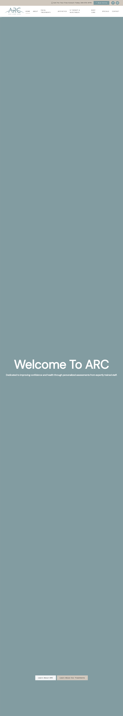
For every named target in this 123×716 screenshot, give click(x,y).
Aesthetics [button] (62, 11)
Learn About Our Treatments (72, 678)
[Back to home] (15, 11)
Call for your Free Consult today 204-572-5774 (72, 3)
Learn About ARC (45, 678)
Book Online (102, 3)
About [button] (35, 11)
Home (28, 11)
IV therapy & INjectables (75, 11)
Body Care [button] (93, 11)
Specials (105, 11)
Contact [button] (115, 11)
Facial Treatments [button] (46, 11)
